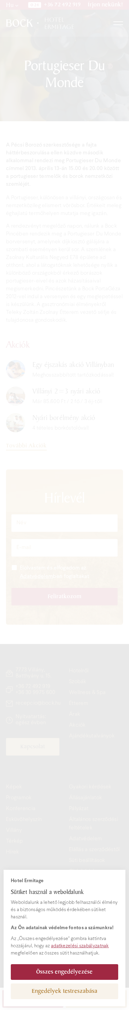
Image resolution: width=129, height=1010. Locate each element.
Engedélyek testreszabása (65, 991)
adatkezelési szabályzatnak (80, 946)
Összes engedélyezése (64, 971)
